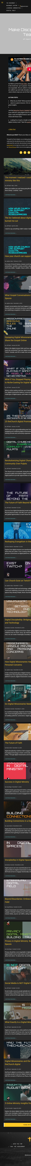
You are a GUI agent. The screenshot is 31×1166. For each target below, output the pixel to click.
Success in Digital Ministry (17, 782)
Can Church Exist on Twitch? (18, 580)
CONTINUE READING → (11, 194)
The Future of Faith (13, 743)
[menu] (2, 2)
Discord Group (12, 147)
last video (24, 84)
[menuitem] (10, 3)
